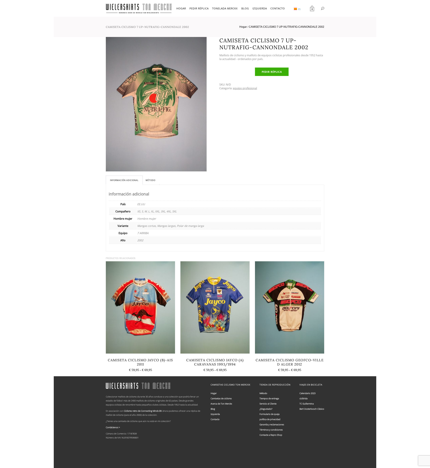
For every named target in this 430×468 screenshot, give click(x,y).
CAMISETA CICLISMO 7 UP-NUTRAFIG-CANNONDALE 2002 (286, 26)
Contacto (215, 419)
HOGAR (181, 8)
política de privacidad (270, 419)
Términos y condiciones (271, 429)
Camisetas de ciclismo (221, 398)
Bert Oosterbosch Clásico (311, 408)
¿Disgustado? (266, 408)
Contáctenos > (113, 427)
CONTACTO (277, 8)
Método (150, 180)
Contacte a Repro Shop (271, 434)
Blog (213, 408)
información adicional (124, 180)
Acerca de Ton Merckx (221, 403)
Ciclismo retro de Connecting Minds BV (143, 410)
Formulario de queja (270, 414)
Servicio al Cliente (268, 403)
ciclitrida (303, 398)
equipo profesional (245, 88)
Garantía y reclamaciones (272, 424)
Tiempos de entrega (269, 398)
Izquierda (215, 414)
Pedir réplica (272, 71)
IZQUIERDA (259, 8)
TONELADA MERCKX (225, 8)
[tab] (124, 180)
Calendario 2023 (307, 393)
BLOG (245, 8)
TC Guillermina (306, 403)
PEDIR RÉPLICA (199, 8)
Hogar (243, 26)
